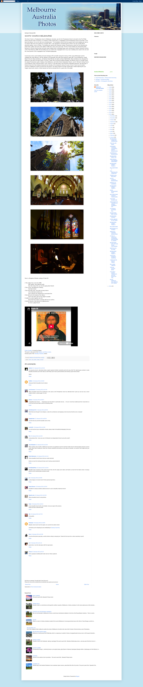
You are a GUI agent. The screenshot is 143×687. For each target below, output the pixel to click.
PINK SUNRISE (36, 595)
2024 (110, 91)
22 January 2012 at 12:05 (36, 436)
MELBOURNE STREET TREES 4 (113, 223)
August (112, 123)
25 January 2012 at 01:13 (36, 543)
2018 (110, 102)
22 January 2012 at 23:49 (40, 495)
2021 (110, 96)
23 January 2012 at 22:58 (37, 534)
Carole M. (31, 427)
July (111, 125)
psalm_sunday (36, 359)
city (32, 359)
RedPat (30, 381)
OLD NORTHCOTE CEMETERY (114, 172)
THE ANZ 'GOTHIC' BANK (112, 268)
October (112, 119)
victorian (41, 359)
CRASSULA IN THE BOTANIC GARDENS (42, 611)
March (111, 133)
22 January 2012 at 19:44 (42, 467)
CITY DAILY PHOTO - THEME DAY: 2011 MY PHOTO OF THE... (113, 274)
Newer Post (27, 584)
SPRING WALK (36, 603)
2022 (110, 94)
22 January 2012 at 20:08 (36, 477)
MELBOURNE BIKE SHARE (113, 213)
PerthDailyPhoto (32, 467)
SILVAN (34, 619)
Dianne (30, 399)
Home (57, 584)
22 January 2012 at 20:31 (41, 486)
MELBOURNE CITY (31, 627)
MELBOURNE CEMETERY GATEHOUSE (113, 140)
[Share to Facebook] (52, 358)
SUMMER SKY (36, 664)
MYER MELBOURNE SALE (114, 191)
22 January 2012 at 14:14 (42, 456)
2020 (110, 98)
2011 (110, 286)
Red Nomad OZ (32, 410)
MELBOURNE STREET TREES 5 (113, 187)
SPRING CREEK (36, 639)
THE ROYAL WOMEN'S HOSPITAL (113, 257)
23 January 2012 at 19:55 (39, 522)
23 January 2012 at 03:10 (37, 504)
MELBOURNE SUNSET (113, 217)
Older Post (86, 584)
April (111, 131)
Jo (29, 543)
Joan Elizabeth (32, 444)
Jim (29, 514)
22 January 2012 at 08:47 (38, 399)
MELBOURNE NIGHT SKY (113, 157)
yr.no (111, 71)
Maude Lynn (31, 495)
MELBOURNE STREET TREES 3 (113, 252)
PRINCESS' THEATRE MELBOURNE (114, 233)
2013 (110, 112)
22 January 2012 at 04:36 (39, 368)
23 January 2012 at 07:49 (36, 514)
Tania (30, 504)
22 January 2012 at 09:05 (41, 418)
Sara (30, 534)
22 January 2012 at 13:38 (42, 444)
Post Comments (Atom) (36, 586)
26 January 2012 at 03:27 (38, 551)
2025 (110, 89)
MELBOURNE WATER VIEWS (39, 631)
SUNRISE (35, 655)
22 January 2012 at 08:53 (42, 410)
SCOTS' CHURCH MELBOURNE (114, 179)
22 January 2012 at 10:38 (39, 427)
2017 (110, 104)
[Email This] (48, 358)
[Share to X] (51, 358)
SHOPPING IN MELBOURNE (114, 153)
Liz (29, 477)
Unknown (31, 522)
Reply (30, 376)
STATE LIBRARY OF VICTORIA (114, 220)
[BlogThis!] (49, 358)
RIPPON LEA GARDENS (113, 183)
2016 (110, 106)
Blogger (77, 676)
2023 (110, 93)
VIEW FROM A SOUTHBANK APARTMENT (113, 160)
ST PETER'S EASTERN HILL (113, 210)
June (111, 127)
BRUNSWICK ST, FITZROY (114, 229)
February (112, 135)
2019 (110, 100)
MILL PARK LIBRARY (113, 265)
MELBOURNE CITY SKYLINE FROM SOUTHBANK (114, 244)
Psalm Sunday (28, 350)
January (112, 137)
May (111, 129)
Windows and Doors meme (44, 352)
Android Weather (99, 71)
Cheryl (30, 551)
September (112, 121)
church (30, 359)
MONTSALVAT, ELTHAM (113, 249)
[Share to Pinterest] (54, 358)
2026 (110, 87)
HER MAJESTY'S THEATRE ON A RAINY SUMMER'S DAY (114, 204)
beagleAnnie (32, 418)
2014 (110, 110)
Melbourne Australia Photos (100, 87)
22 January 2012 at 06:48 (38, 381)
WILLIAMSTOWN (114, 226)
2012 (110, 114)
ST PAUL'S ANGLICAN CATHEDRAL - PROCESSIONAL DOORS (114, 238)
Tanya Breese (32, 486)
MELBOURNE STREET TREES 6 (113, 165)
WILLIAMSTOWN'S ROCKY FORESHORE (114, 196)
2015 (110, 108)
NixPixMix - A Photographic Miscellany (104, 81)
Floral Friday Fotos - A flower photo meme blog (105, 77)
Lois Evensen (32, 389)
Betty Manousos (32, 456)
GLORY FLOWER (37, 647)
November (112, 117)
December (112, 115)
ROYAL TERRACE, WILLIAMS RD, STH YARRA (114, 281)
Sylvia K (31, 368)
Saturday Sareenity (39, 353)
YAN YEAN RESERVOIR (113, 199)
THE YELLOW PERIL (113, 144)
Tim (29, 436)
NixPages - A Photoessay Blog (102, 79)
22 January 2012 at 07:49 (41, 389)
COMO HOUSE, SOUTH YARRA (113, 261)
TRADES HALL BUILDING (113, 176)
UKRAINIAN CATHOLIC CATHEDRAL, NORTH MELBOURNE (114, 149)
